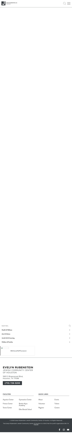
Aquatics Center (8, 399)
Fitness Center (8, 403)
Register (41, 407)
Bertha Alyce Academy (23, 404)
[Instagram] (64, 430)
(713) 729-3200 (12, 383)
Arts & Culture (6, 334)
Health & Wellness (7, 330)
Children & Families (7, 342)
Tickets (57, 403)
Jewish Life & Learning (8, 338)
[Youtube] (68, 430)
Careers (57, 407)
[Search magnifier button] (69, 325)
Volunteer (41, 403)
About (40, 399)
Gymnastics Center (25, 399)
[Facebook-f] (59, 430)
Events (57, 399)
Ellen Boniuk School (25, 409)
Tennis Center (7, 407)
